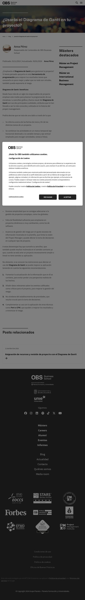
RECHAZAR (48, 197)
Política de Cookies (33, 186)
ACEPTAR (67, 197)
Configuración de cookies (16, 196)
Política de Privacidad (55, 186)
